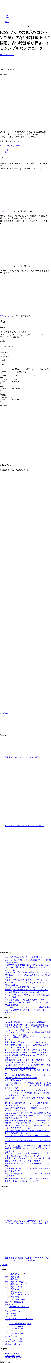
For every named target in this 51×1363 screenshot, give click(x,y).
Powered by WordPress (13, 1358)
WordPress (9, 1304)
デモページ (4, 211)
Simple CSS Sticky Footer (10, 146)
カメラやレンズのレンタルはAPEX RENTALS (24, 826)
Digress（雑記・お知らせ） (16, 1341)
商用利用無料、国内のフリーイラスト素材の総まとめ (27, 1042)
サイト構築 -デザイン (14, 1287)
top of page (4, 713)
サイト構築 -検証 (12, 1297)
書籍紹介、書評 (11, 1336)
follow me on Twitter (13, 1353)
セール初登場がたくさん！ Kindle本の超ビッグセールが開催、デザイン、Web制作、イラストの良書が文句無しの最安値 (27, 994)
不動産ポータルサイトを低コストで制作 (22, 757)
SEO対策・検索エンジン (15, 1302)
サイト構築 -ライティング (16, 1284)
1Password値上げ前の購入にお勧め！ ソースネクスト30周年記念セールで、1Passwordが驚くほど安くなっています (28, 974)
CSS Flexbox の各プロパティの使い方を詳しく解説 (26, 1090)
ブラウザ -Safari (16, 1331)
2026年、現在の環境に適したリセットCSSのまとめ (26, 1103)
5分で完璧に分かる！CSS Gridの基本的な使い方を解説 (28, 1083)
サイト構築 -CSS (7, 55)
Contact (8, 19)
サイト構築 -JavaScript (14, 1292)
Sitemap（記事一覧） (13, 1344)
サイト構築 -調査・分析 (15, 1274)
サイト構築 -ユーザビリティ (17, 1282)
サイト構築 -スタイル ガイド (17, 1294)
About (7, 22)
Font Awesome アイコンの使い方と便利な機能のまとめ (28, 1113)
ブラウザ (8, 1321)
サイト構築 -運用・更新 (15, 1299)
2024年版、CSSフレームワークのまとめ (22, 1105)
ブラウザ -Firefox (16, 1326)
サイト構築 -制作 (12, 1279)
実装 (7, 152)
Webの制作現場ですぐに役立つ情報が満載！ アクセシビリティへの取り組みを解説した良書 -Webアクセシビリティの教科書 (28, 959)
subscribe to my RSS (12, 1356)
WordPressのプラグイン (19, 1307)
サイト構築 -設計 (12, 1277)
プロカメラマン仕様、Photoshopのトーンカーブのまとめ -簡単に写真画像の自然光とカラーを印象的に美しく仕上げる (28, 1148)
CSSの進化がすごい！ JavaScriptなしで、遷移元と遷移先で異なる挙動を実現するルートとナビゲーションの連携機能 (28, 1009)
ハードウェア (10, 1316)
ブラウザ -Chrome (16, 1334)
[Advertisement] (25, 103)
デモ (7, 150)
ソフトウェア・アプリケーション (19, 1319)
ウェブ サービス (12, 1314)
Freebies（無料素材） (13, 1311)
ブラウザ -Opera (16, 1329)
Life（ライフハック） (14, 1339)
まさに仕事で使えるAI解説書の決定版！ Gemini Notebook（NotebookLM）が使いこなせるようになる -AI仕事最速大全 (27, 1002)
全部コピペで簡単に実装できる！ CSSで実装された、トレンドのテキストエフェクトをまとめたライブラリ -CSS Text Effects (27, 982)
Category (8, 17)
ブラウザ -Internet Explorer (20, 1324)
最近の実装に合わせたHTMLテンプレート (23, 1080)
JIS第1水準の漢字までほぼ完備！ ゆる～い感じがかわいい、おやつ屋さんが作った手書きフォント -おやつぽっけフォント (27, 967)
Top (6, 15)
